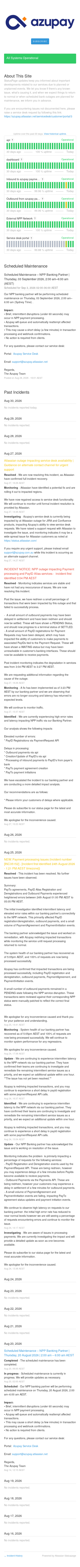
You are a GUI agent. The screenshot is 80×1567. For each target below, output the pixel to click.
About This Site (18, 76)
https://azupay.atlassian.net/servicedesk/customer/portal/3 (38, 116)
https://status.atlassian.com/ (20, 540)
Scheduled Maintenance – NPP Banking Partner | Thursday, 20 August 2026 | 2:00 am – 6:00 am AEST (39, 1352)
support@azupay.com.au (18, 552)
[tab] (7, 146)
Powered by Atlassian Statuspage (59, 1555)
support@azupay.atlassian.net (30, 361)
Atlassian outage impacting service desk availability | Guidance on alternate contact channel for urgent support (39, 465)
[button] (40, 41)
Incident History (13, 1555)
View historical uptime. (55, 133)
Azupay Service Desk (25, 353)
